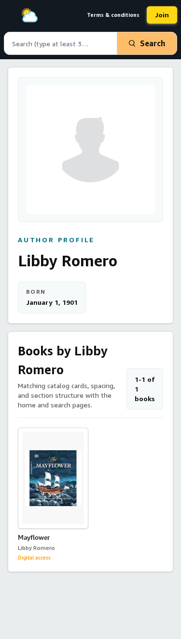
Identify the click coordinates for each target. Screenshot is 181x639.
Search (152, 43)
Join (162, 15)
